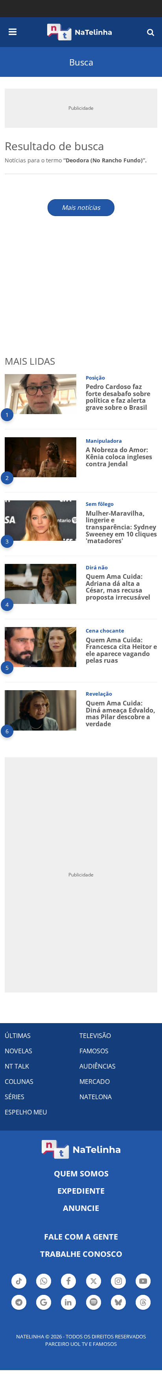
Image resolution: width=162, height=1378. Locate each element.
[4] (40, 583)
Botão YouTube (143, 1288)
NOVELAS (18, 1051)
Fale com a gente (81, 1236)
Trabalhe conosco (81, 1254)
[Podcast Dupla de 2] (93, 1302)
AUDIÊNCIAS (97, 1066)
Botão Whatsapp (43, 1288)
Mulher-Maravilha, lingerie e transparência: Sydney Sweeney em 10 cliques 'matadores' (121, 527)
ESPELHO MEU (26, 1112)
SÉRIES (14, 1097)
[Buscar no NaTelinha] (150, 32)
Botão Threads (143, 1309)
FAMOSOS (94, 1051)
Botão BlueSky (118, 1309)
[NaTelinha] (79, 32)
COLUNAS (19, 1081)
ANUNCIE (81, 1208)
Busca (81, 62)
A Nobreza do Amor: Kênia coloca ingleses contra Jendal (119, 456)
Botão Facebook (68, 1288)
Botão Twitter (93, 1288)
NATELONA (95, 1097)
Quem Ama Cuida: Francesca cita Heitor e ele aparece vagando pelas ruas (121, 650)
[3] (40, 520)
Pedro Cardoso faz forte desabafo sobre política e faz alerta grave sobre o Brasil (118, 397)
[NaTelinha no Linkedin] (68, 1302)
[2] (40, 456)
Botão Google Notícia (43, 1309)
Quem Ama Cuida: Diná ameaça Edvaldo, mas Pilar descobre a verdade (120, 713)
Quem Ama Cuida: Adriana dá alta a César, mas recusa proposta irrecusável (118, 587)
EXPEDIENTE (81, 1190)
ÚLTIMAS (18, 1035)
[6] (40, 709)
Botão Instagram (118, 1288)
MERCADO (94, 1081)
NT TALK (17, 1066)
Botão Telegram (18, 1309)
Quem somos (81, 1173)
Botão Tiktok (18, 1288)
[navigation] (12, 30)
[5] (40, 646)
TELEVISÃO (95, 1035)
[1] (40, 393)
